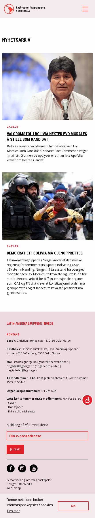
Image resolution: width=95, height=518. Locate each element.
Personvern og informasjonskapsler (29, 480)
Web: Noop (14, 488)
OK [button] (73, 506)
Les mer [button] (13, 511)
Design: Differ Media (19, 484)
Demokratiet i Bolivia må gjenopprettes (45, 253)
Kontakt (13, 334)
